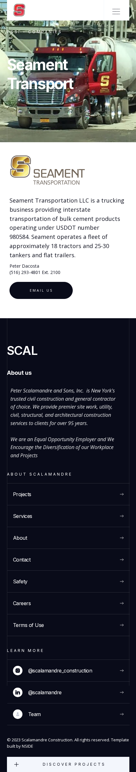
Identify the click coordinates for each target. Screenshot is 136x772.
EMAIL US (41, 290)
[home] (16, 10)
